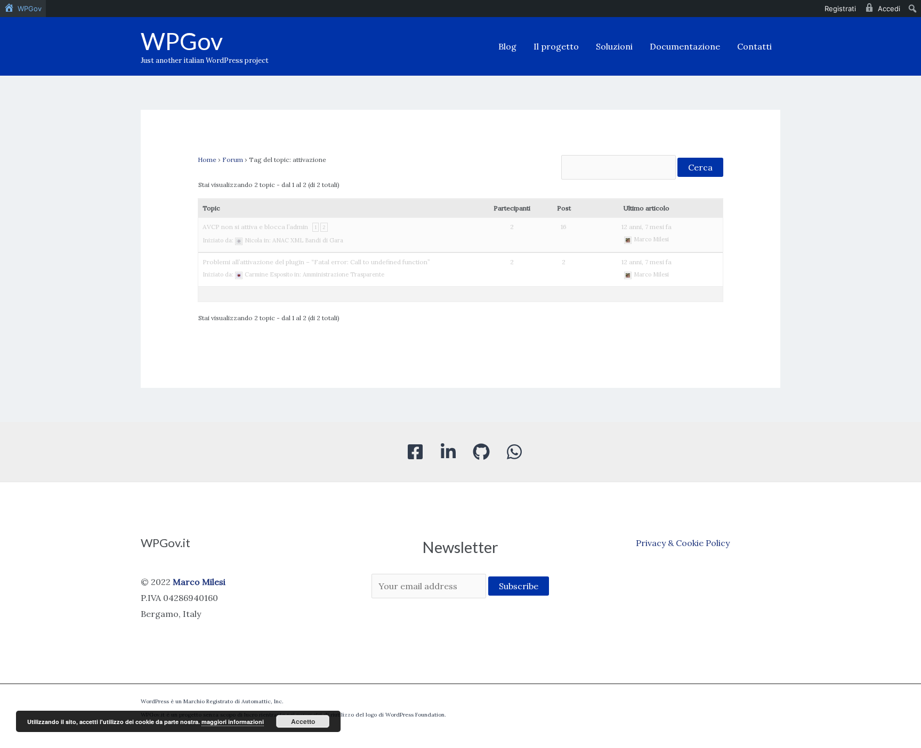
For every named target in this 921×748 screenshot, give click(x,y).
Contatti (754, 46)
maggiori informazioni (232, 722)
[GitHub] (481, 451)
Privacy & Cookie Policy (683, 543)
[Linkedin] (448, 451)
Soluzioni (614, 46)
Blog (507, 46)
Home (207, 160)
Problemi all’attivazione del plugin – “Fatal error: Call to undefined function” (316, 262)
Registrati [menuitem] (840, 8)
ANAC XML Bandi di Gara (307, 240)
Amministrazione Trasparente (343, 274)
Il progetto (556, 46)
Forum (232, 160)
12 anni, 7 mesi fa (646, 227)
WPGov (182, 41)
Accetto (303, 721)
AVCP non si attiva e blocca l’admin (255, 227)
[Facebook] (415, 451)
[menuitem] (23, 8)
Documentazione (685, 46)
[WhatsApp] (514, 451)
